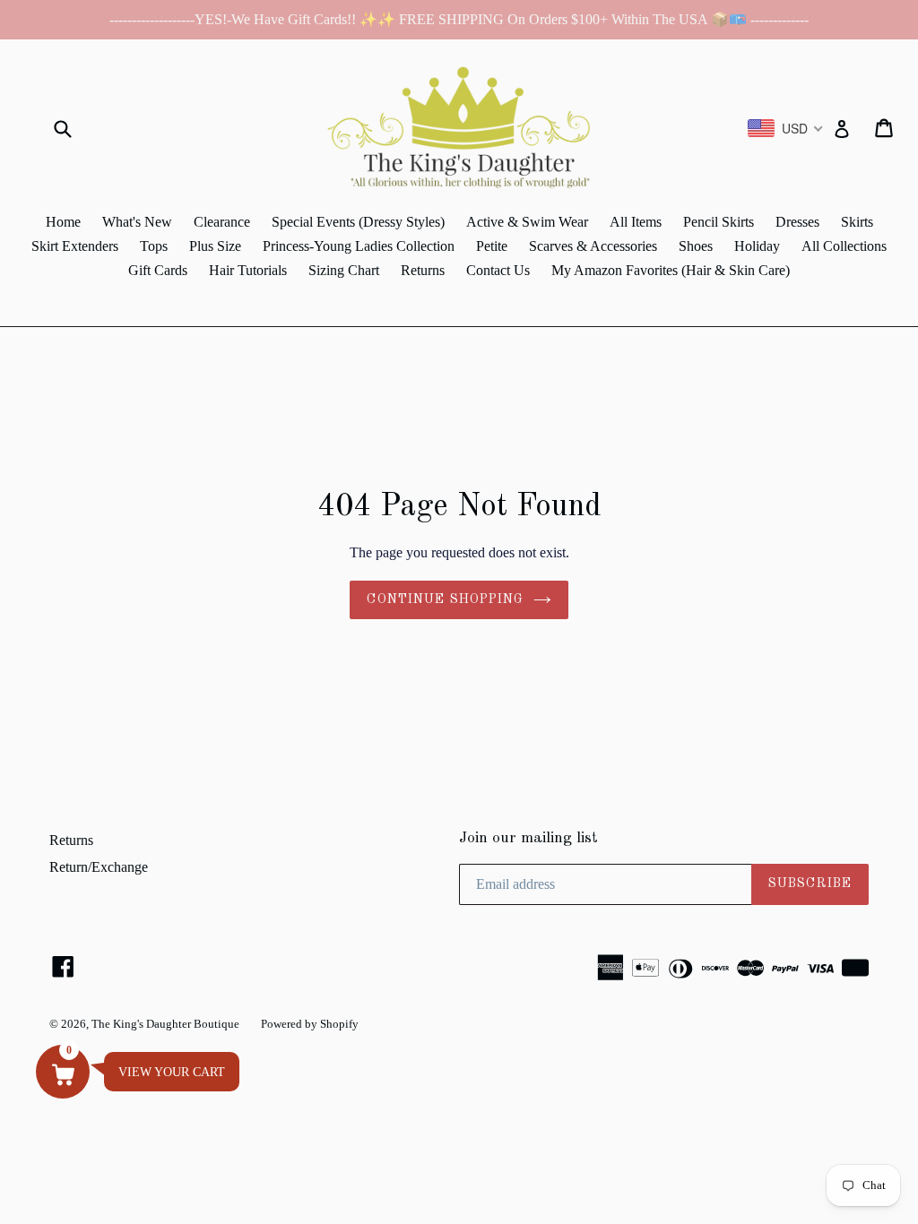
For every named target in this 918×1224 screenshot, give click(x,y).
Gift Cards (157, 270)
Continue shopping (445, 599)
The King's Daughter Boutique (165, 1023)
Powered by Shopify (310, 1023)
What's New (137, 221)
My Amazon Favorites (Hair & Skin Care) (670, 270)
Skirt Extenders (74, 246)
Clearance (222, 221)
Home (63, 221)
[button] (63, 1072)
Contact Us (498, 270)
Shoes (696, 246)
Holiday (757, 246)
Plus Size (215, 246)
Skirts (857, 221)
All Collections (844, 246)
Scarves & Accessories (593, 246)
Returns (423, 270)
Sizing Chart (343, 270)
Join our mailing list (528, 838)
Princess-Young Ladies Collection (359, 246)
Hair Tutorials (248, 270)
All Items (636, 221)
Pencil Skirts (718, 221)
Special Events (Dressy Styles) (358, 221)
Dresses (797, 221)
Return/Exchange (98, 867)
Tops (154, 246)
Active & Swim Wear (527, 221)
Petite (491, 246)
